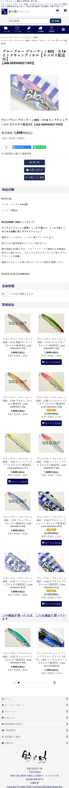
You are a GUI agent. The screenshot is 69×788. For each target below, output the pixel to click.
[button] (63, 30)
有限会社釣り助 (34, 768)
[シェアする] (6, 147)
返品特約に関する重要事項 (17, 153)
